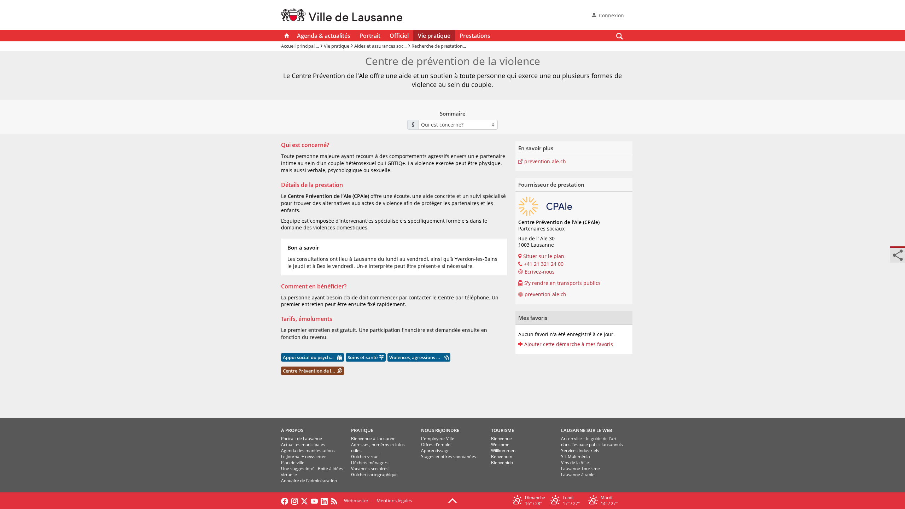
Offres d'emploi (436, 444)
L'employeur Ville (437, 438)
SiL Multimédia (575, 457)
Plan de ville (292, 463)
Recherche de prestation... (438, 46)
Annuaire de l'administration (309, 481)
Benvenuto (501, 457)
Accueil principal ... (300, 46)
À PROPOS (292, 430)
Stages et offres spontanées (448, 457)
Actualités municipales (303, 444)
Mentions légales (394, 500)
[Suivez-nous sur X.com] (304, 500)
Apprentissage (435, 450)
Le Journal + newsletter (303, 457)
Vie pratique (434, 36)
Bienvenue (501, 438)
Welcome (500, 444)
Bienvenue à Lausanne (373, 438)
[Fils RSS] (336, 500)
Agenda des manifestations (308, 450)
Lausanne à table (578, 475)
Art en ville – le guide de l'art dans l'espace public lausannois (592, 441)
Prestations (475, 36)
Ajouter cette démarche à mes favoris (568, 344)
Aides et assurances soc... (380, 46)
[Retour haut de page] (452, 500)
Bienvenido (502, 463)
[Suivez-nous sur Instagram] (294, 500)
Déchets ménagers (370, 463)
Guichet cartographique (374, 475)
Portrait (370, 36)
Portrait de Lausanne (301, 438)
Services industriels (580, 450)
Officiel (399, 36)
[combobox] (458, 125)
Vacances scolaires (370, 469)
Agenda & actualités (323, 36)
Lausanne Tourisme (580, 469)
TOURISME (502, 430)
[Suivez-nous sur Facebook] (284, 500)
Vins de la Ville (575, 463)
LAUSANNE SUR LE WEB (586, 430)
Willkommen (503, 450)
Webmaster (356, 500)
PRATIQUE (362, 430)
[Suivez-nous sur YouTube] (314, 500)
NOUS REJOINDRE (440, 430)
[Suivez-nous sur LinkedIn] (324, 500)
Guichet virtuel (365, 457)
